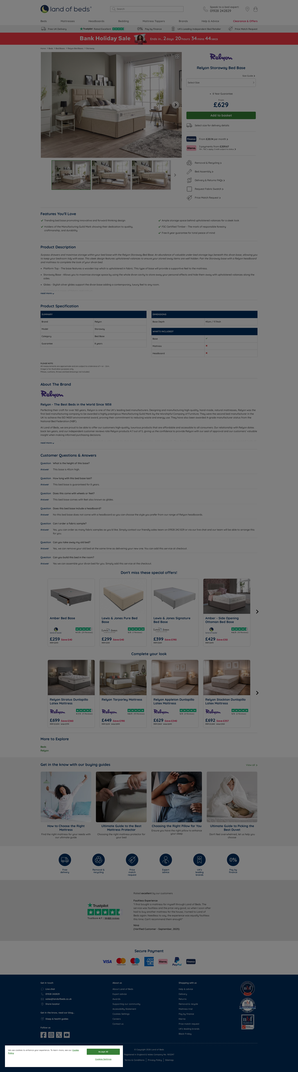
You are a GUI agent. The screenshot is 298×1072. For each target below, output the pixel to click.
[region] (64, 1056)
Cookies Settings (103, 1059)
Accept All (103, 1051)
